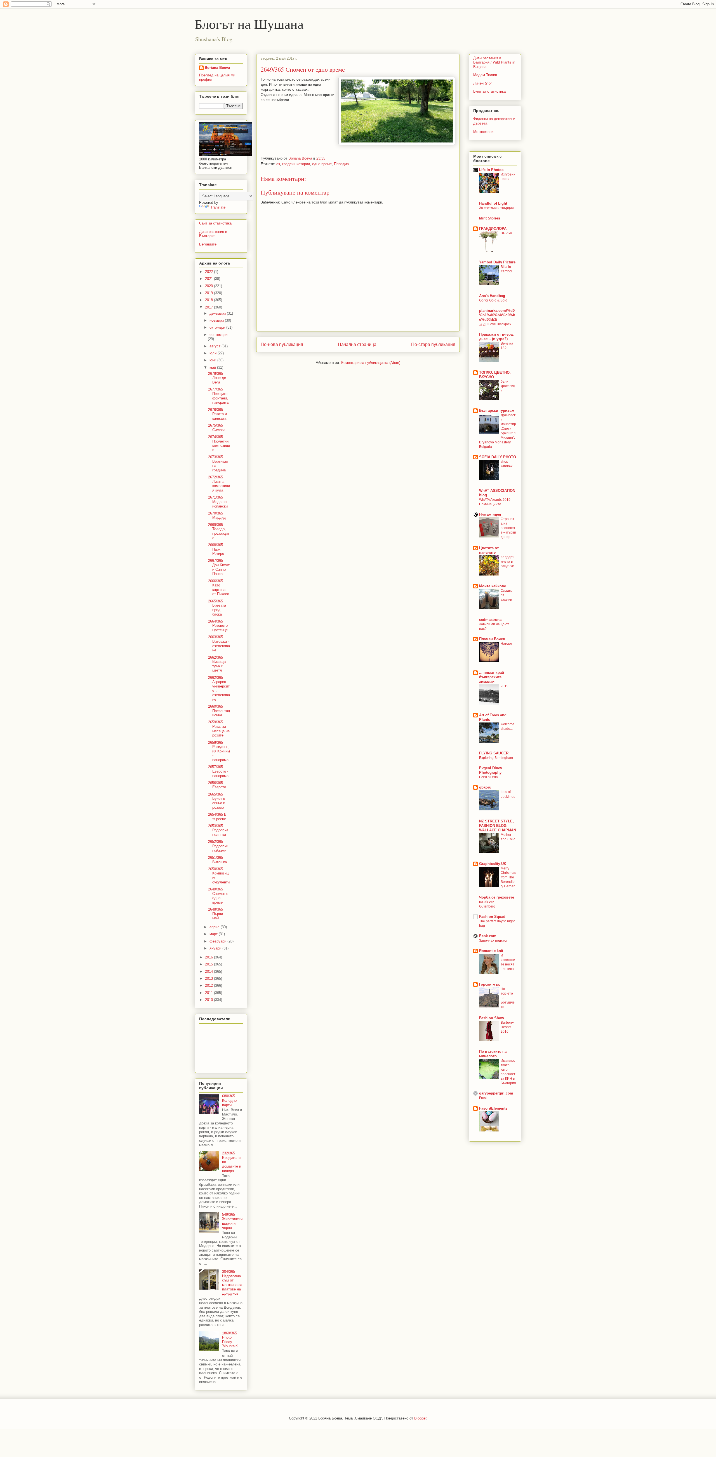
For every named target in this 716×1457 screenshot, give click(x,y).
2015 (209, 964)
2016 (209, 957)
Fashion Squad (492, 917)
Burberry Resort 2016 (507, 1027)
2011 (209, 993)
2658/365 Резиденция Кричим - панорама (219, 751)
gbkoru (485, 787)
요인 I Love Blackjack (495, 324)
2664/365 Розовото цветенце (218, 625)
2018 (209, 300)
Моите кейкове (492, 586)
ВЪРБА (506, 233)
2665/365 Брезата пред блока (217, 607)
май (213, 367)
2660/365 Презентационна (219, 710)
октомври (217, 327)
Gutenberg (487, 906)
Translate (217, 207)
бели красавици (508, 386)
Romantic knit (491, 951)
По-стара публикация (433, 344)
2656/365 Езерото (217, 785)
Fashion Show (491, 1018)
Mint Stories (489, 218)
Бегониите (207, 244)
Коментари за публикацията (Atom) (370, 363)
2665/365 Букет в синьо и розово (216, 801)
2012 (209, 985)
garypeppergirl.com (496, 1093)
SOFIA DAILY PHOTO (497, 457)
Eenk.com (487, 936)
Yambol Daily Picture (497, 262)
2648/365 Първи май (215, 913)
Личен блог (482, 83)
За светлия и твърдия (496, 208)
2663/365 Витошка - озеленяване (219, 643)
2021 (209, 279)
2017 (209, 307)
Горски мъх (489, 984)
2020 (209, 286)
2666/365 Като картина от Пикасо (218, 587)
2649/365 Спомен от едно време (219, 895)
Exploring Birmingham (496, 758)
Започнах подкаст (493, 941)
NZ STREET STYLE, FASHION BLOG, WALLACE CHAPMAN (497, 825)
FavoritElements (493, 1108)
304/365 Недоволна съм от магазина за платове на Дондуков (232, 1282)
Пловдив (341, 164)
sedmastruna (490, 620)
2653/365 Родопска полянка (218, 830)
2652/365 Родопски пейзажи (218, 845)
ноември (217, 320)
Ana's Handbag (492, 296)
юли (213, 353)
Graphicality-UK (492, 864)
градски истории (296, 164)
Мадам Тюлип (485, 75)
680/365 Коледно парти (229, 1100)
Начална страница (357, 344)
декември (218, 313)
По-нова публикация (282, 344)
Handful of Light (493, 203)
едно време (322, 164)
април (215, 927)
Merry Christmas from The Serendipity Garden (508, 877)
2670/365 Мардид (217, 515)
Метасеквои (483, 132)
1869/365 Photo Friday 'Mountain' (230, 1339)
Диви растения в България (213, 234)
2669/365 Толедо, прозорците (218, 531)
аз (278, 164)
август (215, 346)
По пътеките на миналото (493, 1053)
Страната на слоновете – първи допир (508, 528)
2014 (209, 971)
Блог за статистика (489, 91)
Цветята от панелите (489, 550)
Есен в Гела (488, 777)
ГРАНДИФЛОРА (493, 228)
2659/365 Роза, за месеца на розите (219, 728)
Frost (483, 1098)
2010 (209, 1000)
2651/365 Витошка (217, 859)
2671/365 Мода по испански (218, 501)
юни (213, 360)
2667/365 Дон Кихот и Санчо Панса (219, 567)
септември (218, 335)
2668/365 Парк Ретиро (216, 549)
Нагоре (506, 644)
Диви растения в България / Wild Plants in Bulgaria (494, 62)
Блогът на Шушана (249, 23)
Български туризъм (496, 410)
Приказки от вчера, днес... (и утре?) (496, 336)
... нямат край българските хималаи (491, 677)
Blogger (420, 1418)
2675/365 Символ (216, 427)
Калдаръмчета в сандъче (508, 561)
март (214, 934)
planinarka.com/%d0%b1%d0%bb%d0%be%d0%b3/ (497, 315)
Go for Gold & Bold (493, 300)
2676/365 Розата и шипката (217, 414)
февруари (218, 941)
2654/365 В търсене (217, 816)
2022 (209, 272)
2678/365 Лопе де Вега (217, 377)
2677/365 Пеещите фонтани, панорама (218, 395)
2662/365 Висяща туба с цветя (217, 664)
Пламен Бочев (492, 639)
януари (215, 948)
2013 (209, 978)
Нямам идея (490, 514)
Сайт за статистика (215, 223)
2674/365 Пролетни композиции (219, 443)
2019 (209, 293)
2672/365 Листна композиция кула (219, 483)
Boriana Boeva (300, 158)
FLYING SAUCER (493, 753)
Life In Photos (491, 170)
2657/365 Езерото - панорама (218, 771)
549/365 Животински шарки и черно (232, 1221)
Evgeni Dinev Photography (490, 770)
